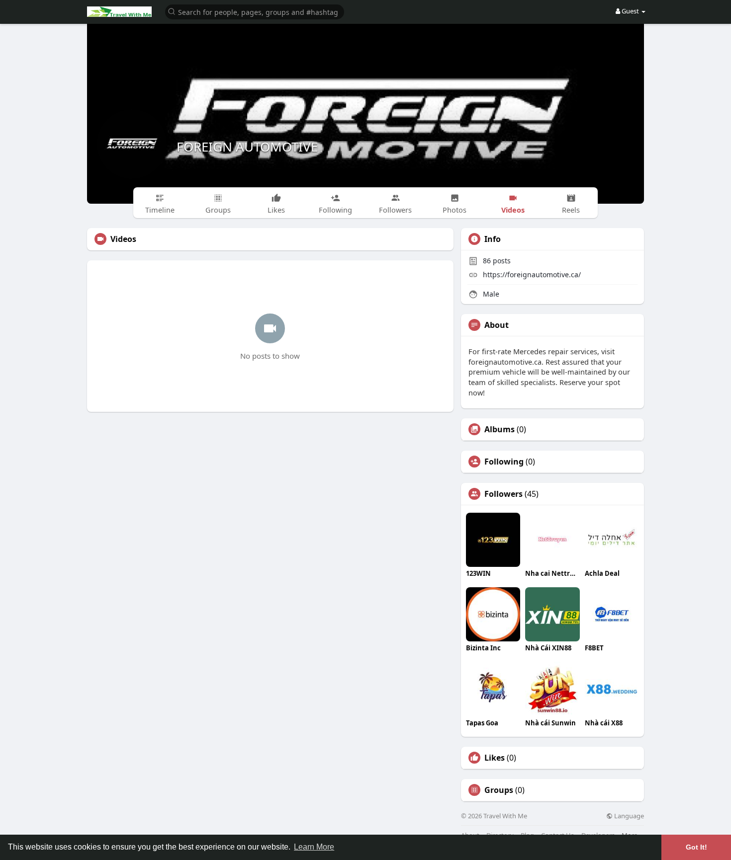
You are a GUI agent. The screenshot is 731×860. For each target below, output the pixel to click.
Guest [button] (630, 10)
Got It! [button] (696, 847)
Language (628, 816)
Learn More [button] (314, 847)
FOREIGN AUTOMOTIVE (247, 147)
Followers (503, 494)
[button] (255, 11)
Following (504, 462)
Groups (498, 790)
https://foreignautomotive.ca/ (532, 274)
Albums (499, 429)
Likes (494, 758)
